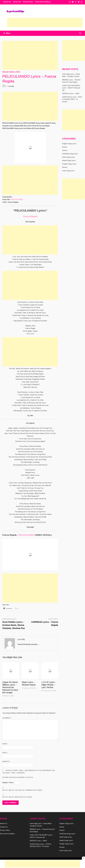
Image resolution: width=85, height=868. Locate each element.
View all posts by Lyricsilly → (28, 631)
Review (64, 167)
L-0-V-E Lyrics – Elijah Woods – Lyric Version (49, 664)
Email (5, 732)
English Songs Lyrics (11, 72)
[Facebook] (70, 2)
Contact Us (17, 2)
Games (64, 150)
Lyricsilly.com (26, 840)
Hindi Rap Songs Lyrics (70, 154)
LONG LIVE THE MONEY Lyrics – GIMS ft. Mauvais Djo (71, 88)
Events (64, 147)
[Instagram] (81, 2)
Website (6, 741)
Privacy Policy (28, 2)
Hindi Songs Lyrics (68, 157)
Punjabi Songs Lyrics (69, 164)
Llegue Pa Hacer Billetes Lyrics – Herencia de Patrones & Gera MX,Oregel (10, 667)
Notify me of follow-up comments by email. (22, 770)
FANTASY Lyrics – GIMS (70, 93)
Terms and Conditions (43, 2)
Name (5, 723)
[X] (76, 2)
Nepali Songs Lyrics (69, 160)
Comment (7, 697)
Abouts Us (7, 2)
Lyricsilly (11, 86)
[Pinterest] (78, 2)
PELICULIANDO (17, 186)
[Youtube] (73, 2)
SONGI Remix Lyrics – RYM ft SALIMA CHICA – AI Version (72, 99)
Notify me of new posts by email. (17, 776)
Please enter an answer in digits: (17, 757)
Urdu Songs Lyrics (68, 171)
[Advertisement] (45, 22)
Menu (8, 33)
